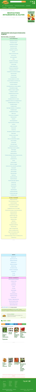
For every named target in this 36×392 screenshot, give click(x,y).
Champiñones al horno (14, 69)
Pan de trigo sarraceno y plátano (13, 147)
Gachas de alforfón (13, 212)
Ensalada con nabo (13, 95)
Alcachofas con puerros (13, 49)
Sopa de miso (13, 182)
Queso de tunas (13, 226)
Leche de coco (13, 271)
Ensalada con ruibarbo (14, 91)
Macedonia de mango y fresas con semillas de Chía (13, 235)
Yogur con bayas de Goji (13, 228)
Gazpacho (13, 118)
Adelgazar (4, 384)
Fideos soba (14, 113)
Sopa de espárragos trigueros (13, 180)
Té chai (13, 273)
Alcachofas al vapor (13, 42)
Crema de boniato (13, 77)
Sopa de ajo (14, 175)
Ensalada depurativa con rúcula (13, 102)
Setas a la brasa (13, 169)
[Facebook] (23, 381)
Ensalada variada (14, 106)
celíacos (4, 320)
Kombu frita (13, 129)
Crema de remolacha (13, 84)
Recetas (4, 9)
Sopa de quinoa (13, 186)
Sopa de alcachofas (13, 176)
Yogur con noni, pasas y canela (13, 232)
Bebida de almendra (13, 260)
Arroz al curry (13, 55)
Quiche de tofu (13, 156)
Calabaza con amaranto (13, 62)
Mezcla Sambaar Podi (13, 304)
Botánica (4, 7)
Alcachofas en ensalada (14, 44)
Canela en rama (13, 281)
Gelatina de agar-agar (13, 215)
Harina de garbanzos (13, 120)
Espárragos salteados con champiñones (14, 107)
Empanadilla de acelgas (14, 88)
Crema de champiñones (13, 82)
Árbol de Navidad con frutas (14, 201)
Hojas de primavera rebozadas (13, 122)
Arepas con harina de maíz (13, 53)
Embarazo (10, 385)
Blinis (14, 59)
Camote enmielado (13, 202)
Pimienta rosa (13, 297)
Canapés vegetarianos (14, 66)
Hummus (13, 124)
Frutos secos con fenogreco (13, 115)
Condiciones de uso (23, 389)
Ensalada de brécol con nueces (13, 98)
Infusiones (10, 381)
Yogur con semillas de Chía (13, 230)
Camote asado (13, 64)
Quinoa (13, 160)
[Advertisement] (13, 24)
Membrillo (13, 221)
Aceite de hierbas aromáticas (14, 279)
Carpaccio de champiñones (13, 68)
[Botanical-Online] (5, 2)
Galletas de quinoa (13, 213)
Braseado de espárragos (13, 60)
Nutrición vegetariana (19, 5)
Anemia (10, 384)
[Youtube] (24, 381)
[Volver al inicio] (3, 6)
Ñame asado (13, 133)
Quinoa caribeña (13, 162)
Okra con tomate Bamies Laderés (13, 138)
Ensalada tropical (14, 109)
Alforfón (13, 51)
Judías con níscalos (13, 126)
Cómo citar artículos (16, 385)
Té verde (13, 275)
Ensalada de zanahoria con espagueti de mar (13, 100)
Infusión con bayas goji (14, 269)
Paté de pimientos (13, 153)
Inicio (2, 9)
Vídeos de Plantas (12, 7)
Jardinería (28, 5)
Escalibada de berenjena (13, 111)
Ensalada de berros (13, 97)
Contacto (16, 381)
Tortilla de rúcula (14, 195)
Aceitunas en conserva (14, 40)
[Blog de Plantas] (29, 381)
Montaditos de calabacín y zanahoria (13, 131)
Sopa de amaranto (13, 178)
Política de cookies (27, 390)
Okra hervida (13, 142)
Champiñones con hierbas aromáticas (13, 71)
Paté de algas (13, 149)
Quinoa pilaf (13, 167)
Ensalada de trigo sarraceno (14, 93)
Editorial (12, 314)
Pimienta (13, 292)
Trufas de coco (13, 237)
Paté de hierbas (13, 151)
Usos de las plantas (9, 5)
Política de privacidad (30, 389)
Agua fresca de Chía (13, 258)
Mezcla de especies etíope (13, 301)
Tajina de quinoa (14, 189)
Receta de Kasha (13, 117)
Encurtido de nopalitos (14, 206)
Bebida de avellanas (13, 264)
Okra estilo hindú (14, 144)
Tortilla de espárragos (14, 193)
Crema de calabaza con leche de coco (13, 80)
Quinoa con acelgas (13, 164)
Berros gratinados (13, 57)
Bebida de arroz (13, 262)
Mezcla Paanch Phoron (14, 302)
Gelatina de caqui (14, 219)
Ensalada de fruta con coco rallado (14, 208)
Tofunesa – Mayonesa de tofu (13, 299)
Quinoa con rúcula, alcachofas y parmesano (13, 166)
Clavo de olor (13, 284)
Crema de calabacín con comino (13, 78)
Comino (13, 286)
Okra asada (14, 137)
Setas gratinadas (14, 173)
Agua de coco (13, 256)
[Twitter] (26, 381)
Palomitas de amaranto (14, 146)
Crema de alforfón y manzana (13, 204)
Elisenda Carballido (16, 309)
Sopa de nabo (13, 184)
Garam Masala (13, 290)
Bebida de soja (13, 266)
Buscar (24, 1)
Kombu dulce (13, 127)
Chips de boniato (14, 73)
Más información (5, 307)
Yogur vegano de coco (13, 233)
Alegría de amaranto (13, 199)
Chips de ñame (13, 75)
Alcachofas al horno (13, 46)
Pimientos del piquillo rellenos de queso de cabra (13, 155)
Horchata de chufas (13, 267)
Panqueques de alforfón (13, 224)
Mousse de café (13, 222)
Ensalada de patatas (13, 104)
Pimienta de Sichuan (13, 295)
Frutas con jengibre (13, 217)
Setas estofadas (13, 171)
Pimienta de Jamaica (13, 293)
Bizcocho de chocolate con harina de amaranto (13, 210)
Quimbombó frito (14, 158)
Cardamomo (13, 283)
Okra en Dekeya (13, 140)
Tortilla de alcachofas (13, 191)
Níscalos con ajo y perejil (13, 135)
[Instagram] (28, 381)
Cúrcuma (13, 288)
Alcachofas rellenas (13, 48)
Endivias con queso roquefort (13, 89)
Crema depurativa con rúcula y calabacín (14, 86)
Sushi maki (14, 187)
